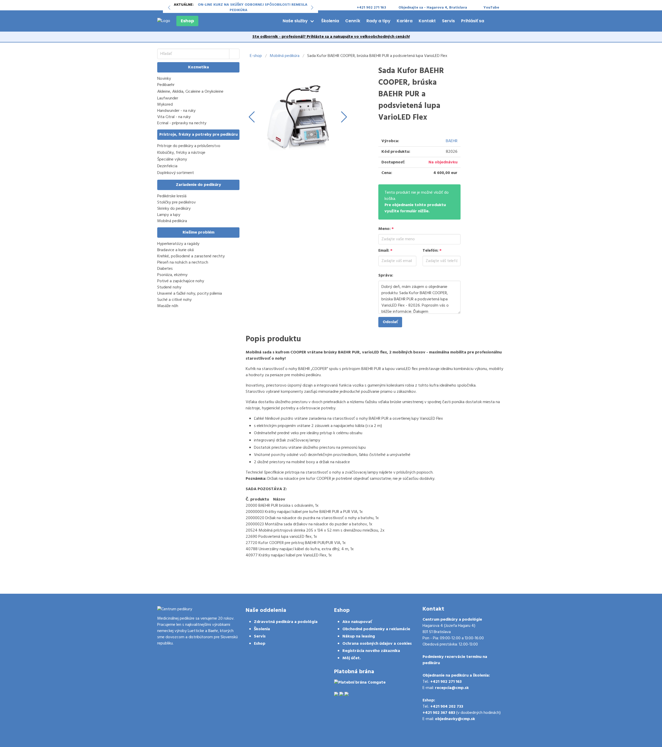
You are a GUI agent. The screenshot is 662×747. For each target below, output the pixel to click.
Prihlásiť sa (472, 21)
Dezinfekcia (167, 166)
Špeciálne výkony (172, 159)
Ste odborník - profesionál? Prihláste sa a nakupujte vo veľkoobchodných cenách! (331, 36)
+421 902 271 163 (446, 681)
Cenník (352, 21)
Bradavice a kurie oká (175, 250)
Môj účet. (351, 658)
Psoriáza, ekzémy (172, 275)
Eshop (187, 21)
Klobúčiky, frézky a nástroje (181, 153)
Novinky (164, 79)
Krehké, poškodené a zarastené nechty (191, 256)
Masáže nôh (167, 306)
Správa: (385, 275)
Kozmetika (198, 67)
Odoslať (390, 322)
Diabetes (165, 269)
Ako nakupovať (357, 622)
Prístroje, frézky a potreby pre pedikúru (198, 134)
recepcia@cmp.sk (452, 688)
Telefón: (432, 251)
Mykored (165, 104)
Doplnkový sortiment (175, 173)
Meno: (386, 229)
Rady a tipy (378, 21)
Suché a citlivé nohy (174, 300)
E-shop (256, 56)
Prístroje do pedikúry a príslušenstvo (188, 146)
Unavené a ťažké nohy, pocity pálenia (189, 294)
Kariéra (404, 21)
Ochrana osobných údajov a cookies (377, 643)
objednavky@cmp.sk (455, 719)
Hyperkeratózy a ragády (178, 244)
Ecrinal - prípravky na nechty (181, 123)
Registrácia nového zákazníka (371, 651)
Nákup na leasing (358, 636)
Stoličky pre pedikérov (176, 202)
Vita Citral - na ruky (174, 117)
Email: (385, 251)
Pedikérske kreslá (171, 196)
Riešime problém (198, 232)
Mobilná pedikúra (172, 221)
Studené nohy (169, 287)
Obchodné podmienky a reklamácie (376, 629)
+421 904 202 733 (446, 706)
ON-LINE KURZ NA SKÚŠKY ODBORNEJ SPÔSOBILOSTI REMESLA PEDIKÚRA (252, 7)
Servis (448, 21)
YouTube (491, 8)
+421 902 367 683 (439, 712)
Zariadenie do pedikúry (198, 185)
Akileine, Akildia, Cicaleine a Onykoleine (190, 92)
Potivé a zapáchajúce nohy (180, 281)
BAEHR (451, 141)
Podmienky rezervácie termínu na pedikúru (455, 660)
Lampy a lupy (168, 215)
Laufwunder (167, 98)
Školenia (330, 21)
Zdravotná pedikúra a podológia (286, 622)
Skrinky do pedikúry (174, 209)
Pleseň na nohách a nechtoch (182, 262)
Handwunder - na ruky (176, 111)
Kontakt (427, 21)
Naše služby (295, 21)
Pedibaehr (166, 85)
